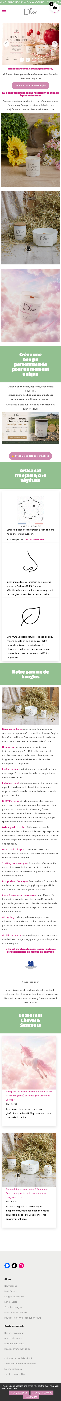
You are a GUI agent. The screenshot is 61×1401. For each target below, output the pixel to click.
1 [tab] (21, 59)
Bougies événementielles (17, 1348)
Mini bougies (10, 1301)
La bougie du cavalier (14, 827)
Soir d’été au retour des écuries (19, 895)
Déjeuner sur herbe (12, 729)
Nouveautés (10, 1285)
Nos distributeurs (13, 1338)
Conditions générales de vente (20, 1363)
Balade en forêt (10, 783)
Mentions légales (13, 1369)
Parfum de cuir (10, 769)
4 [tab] (40, 59)
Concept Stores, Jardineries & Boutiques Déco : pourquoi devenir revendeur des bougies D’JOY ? (26, 1193)
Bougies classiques (14, 1296)
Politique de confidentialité (18, 1358)
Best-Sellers (10, 1291)
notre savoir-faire (35, 539)
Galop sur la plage (12, 849)
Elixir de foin (8, 747)
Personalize (31, 1397)
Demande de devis (14, 1343)
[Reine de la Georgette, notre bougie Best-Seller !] (30, 44)
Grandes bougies (13, 1307)
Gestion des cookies (14, 1374)
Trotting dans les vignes (15, 863)
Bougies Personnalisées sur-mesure (22, 1317)
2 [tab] (27, 59)
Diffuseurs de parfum (15, 1312)
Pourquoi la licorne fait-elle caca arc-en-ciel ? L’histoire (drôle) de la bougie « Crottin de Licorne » (29, 1095)
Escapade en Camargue (15, 881)
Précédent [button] (6, 44)
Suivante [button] (55, 44)
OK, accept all (19, 1392)
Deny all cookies (43, 1392)
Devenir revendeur (14, 1333)
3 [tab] (33, 59)
